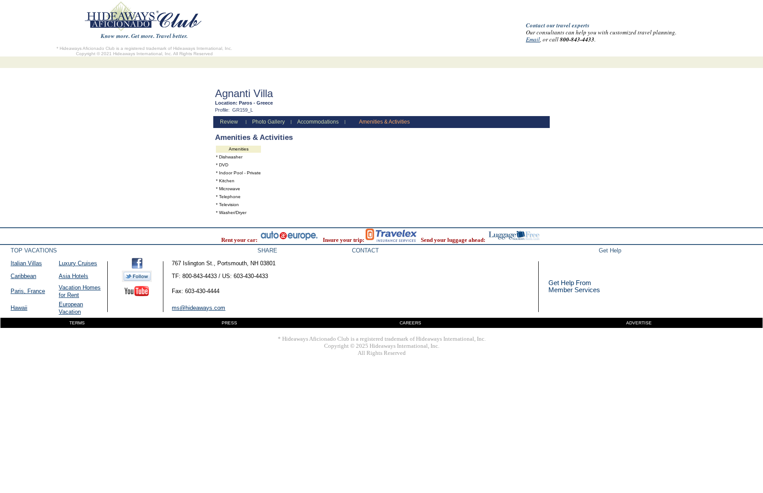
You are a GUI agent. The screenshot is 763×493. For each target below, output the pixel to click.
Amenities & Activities (384, 122)
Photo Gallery (268, 122)
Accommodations (318, 122)
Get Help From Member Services (574, 286)
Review (229, 122)
